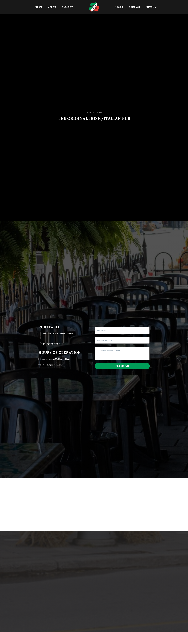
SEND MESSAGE (122, 366)
